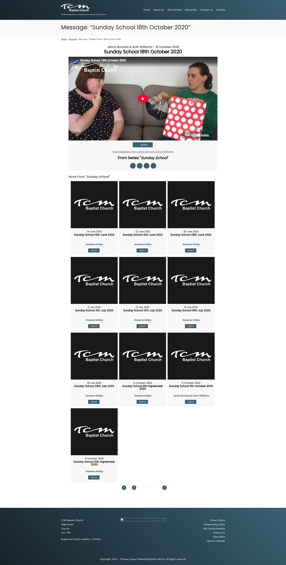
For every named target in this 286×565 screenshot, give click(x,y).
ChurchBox (219, 536)
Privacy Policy (217, 520)
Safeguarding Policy (214, 524)
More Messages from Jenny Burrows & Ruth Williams (143, 151)
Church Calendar (216, 541)
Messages (73, 39)
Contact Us (219, 532)
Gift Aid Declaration (214, 528)
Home (64, 39)
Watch (144, 144)
